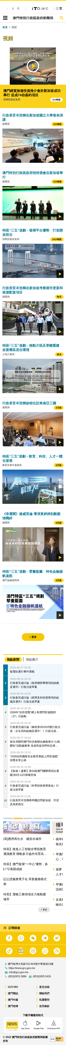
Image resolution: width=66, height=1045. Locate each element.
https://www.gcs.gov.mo (22, 968)
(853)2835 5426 (42, 976)
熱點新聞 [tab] (13, 659)
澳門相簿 (13, 1006)
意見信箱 (44, 987)
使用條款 (44, 1006)
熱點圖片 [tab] (32, 659)
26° (44, 8)
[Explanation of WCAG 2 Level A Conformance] (56, 1038)
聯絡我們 (44, 993)
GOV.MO (13, 987)
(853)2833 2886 (17, 976)
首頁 (5, 27)
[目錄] (4, 17)
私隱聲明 (44, 999)
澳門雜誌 (13, 993)
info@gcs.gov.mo (18, 972)
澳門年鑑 (13, 999)
